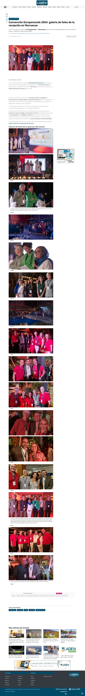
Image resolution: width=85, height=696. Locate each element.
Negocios (16, 19)
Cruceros (20, 682)
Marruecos (20, 610)
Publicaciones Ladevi (47, 676)
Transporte (20, 676)
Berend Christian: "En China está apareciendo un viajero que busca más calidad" (51, 657)
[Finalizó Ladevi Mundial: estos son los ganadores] (16, 650)
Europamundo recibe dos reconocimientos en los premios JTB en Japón (33, 640)
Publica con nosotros (61, 689)
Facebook (33, 678)
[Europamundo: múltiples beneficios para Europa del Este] (51, 633)
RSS (66, 694)
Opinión (19, 684)
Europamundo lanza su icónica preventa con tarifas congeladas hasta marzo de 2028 (16, 641)
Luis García (31, 610)
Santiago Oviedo (16, 80)
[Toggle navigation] (7, 7)
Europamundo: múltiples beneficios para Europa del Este (50, 640)
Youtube (32, 684)
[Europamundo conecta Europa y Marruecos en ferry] (34, 650)
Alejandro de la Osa (40, 610)
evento (25, 610)
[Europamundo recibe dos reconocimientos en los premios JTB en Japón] (34, 633)
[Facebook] (7, 14)
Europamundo (12, 610)
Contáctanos (63, 691)
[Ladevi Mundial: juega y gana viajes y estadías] (68, 650)
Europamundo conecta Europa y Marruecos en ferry (32, 657)
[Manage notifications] (82, 693)
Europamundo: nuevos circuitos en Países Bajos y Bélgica (68, 640)
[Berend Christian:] (51, 650)
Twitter (32, 676)
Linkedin (32, 682)
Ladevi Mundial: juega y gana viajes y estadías (67, 656)
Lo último (7, 678)
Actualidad (7, 676)
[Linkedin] (7, 19)
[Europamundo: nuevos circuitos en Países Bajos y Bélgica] (68, 633)
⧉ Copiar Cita (59, 593)
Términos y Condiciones (10, 691)
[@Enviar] (7, 22)
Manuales (7, 680)
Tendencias (20, 678)
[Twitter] (7, 17)
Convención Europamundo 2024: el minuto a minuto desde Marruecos (30, 33)
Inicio (10, 19)
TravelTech (7, 684)
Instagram (33, 680)
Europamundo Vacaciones (35, 83)
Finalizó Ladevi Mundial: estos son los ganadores (15, 656)
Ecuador (19, 680)
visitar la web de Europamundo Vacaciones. (21, 123)
